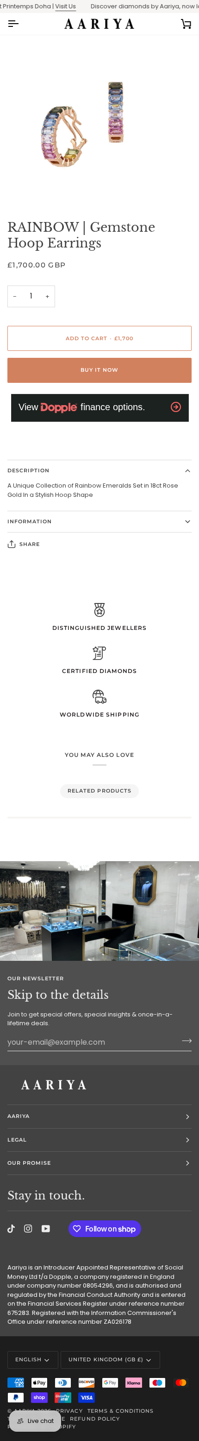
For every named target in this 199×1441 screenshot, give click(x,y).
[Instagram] (28, 1229)
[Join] (184, 1041)
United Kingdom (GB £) (105, 1359)
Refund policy (94, 1419)
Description (28, 470)
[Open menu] (21, 24)
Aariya (18, 1116)
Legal (17, 1139)
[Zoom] (17, 188)
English (28, 1359)
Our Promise (29, 1163)
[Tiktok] (11, 1229)
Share (29, 544)
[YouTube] (46, 1229)
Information (29, 521)
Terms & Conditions (120, 1411)
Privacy (69, 1411)
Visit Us (57, 6)
